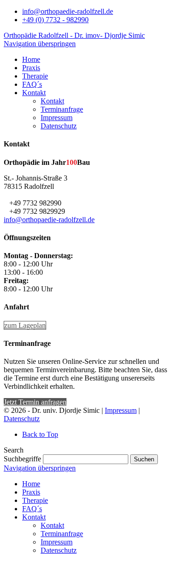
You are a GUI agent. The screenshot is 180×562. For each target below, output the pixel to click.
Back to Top (40, 434)
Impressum (121, 410)
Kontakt (34, 517)
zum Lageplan (25, 325)
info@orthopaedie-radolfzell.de (67, 11)
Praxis (31, 492)
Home (31, 484)
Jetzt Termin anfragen (35, 402)
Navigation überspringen (40, 44)
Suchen (144, 459)
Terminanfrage (62, 534)
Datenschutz (22, 419)
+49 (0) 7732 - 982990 (55, 20)
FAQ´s (32, 509)
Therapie (35, 500)
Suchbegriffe (22, 459)
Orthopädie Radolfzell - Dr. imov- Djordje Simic (74, 35)
